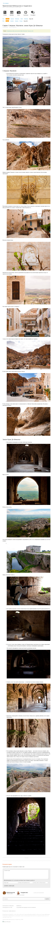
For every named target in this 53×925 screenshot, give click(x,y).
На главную (6, 3)
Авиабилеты (18, 905)
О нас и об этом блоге (39, 892)
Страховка (25, 15)
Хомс (7, 21)
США (21, 18)
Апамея (16, 21)
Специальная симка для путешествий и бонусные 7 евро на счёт (20, 30)
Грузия (12, 18)
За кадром (32, 15)
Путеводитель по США (7, 907)
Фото (18, 15)
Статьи (5, 15)
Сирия (7, 18)
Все (3, 18)
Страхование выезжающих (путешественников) (26, 907)
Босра (21, 21)
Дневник (12, 15)
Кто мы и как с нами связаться (9, 910)
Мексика (17, 18)
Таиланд (26, 18)
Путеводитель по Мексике (8, 905)
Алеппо (12, 21)
